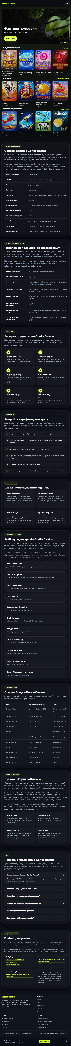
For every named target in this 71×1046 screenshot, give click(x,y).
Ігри (38, 1002)
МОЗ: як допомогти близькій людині (49, 964)
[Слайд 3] (64, 42)
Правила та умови (42, 1018)
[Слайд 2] (62, 42)
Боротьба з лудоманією (13, 964)
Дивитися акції (12, 38)
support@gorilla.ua (42, 1027)
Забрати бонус (44, 1041)
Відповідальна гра (11, 962)
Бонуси (39, 999)
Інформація (40, 1005)
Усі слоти (66, 48)
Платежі (39, 1008)
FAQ (38, 1011)
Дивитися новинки (63, 78)
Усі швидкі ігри (65, 109)
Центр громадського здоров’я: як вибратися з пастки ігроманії (51, 960)
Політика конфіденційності (45, 1021)
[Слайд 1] (60, 42)
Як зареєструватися (7, 1018)
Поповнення (5, 1021)
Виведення (4, 1024)
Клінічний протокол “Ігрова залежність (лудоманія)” (18, 975)
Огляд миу (4, 1027)
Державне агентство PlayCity (15, 959)
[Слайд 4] (66, 42)
